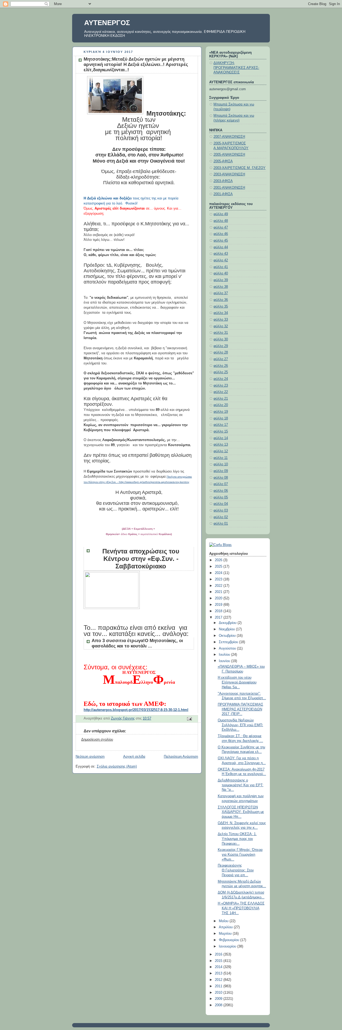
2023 (219, 579)
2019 (219, 605)
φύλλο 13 (220, 444)
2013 (219, 973)
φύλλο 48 (220, 221)
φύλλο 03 (220, 510)
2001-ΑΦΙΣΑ (223, 194)
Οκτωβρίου (228, 636)
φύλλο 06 (220, 491)
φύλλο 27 (220, 359)
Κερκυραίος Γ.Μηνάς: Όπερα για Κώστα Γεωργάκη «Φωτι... (240, 854)
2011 (219, 986)
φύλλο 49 (220, 214)
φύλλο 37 (220, 293)
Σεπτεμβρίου (229, 642)
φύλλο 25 (220, 372)
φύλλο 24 (220, 379)
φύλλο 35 (220, 306)
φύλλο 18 (220, 418)
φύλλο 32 (220, 326)
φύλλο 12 (220, 451)
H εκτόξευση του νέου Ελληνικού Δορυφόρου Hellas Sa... (237, 682)
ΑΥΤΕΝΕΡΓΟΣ (107, 23)
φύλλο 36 (220, 300)
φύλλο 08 (220, 477)
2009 (219, 999)
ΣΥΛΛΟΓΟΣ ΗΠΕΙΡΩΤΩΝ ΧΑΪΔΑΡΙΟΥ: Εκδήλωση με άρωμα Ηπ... (241, 812)
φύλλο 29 (220, 346)
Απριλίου (226, 927)
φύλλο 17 (220, 425)
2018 (219, 611)
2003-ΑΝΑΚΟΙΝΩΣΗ (229, 174)
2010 (219, 992)
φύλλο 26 (220, 366)
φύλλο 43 (220, 253)
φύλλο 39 (220, 280)
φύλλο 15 (220, 431)
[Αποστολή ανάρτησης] (189, 719)
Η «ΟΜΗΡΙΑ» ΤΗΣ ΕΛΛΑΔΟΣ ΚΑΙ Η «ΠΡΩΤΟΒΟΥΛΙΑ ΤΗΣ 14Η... (241, 908)
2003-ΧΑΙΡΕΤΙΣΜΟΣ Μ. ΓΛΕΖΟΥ (239, 168)
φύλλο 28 (220, 352)
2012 (219, 980)
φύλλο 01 (220, 523)
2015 (219, 961)
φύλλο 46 (220, 234)
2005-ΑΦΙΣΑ (223, 161)
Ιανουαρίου (228, 946)
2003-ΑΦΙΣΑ (223, 181)
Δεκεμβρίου (228, 623)
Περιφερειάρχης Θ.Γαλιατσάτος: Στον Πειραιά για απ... (236, 870)
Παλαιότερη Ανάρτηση (181, 756)
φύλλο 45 (220, 240)
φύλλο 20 (220, 405)
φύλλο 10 (220, 464)
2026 (219, 560)
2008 (219, 1005)
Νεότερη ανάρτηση (90, 756)
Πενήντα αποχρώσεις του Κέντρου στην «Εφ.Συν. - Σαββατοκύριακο (140, 559)
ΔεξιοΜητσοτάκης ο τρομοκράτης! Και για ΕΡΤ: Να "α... (240, 785)
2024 (219, 573)
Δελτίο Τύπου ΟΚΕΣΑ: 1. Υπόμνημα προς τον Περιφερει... (237, 838)
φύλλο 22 (220, 392)
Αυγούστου (228, 648)
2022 (219, 586)
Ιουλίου (225, 654)
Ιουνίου (225, 661)
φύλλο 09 (220, 471)
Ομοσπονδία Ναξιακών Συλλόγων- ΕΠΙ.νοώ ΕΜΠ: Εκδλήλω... (240, 725)
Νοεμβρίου (227, 629)
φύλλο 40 (220, 273)
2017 (219, 617)
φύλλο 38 (220, 287)
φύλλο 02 (220, 517)
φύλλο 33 (220, 319)
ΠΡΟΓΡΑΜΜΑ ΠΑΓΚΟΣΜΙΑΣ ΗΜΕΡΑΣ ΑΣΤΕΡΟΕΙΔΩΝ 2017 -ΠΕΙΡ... (240, 709)
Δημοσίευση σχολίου (97, 739)
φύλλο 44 (220, 247)
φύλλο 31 (220, 333)
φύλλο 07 (220, 484)
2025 (219, 566)
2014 (219, 967)
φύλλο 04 (220, 504)
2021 (219, 592)
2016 (219, 954)
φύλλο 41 (220, 267)
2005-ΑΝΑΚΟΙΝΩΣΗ (229, 154)
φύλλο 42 (220, 260)
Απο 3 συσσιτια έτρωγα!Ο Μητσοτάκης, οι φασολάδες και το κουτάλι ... (137, 643)
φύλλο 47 (220, 227)
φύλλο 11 (220, 458)
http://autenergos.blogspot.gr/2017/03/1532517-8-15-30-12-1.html (136, 710)
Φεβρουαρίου (229, 940)
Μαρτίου (226, 933)
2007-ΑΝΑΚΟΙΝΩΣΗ (229, 137)
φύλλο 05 (220, 497)
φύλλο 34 (220, 313)
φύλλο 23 (220, 385)
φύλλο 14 (220, 438)
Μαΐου (224, 921)
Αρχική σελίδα (134, 756)
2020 (219, 598)
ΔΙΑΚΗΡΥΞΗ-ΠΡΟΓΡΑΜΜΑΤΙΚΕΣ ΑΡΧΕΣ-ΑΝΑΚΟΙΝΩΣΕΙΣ (236, 67)
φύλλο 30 (220, 339)
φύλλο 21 (220, 398)
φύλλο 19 (220, 412)
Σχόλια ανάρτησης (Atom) (117, 766)
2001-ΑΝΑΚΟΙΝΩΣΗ (229, 188)
